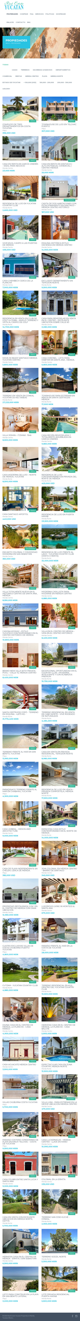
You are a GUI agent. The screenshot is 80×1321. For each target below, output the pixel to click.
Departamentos (63, 70)
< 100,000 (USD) (30, 82)
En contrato (69, 200)
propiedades (12, 14)
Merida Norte (57, 76)
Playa (44, 76)
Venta (33, 121)
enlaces (10, 22)
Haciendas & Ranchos (42, 70)
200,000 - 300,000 (64, 82)
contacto (20, 22)
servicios (39, 14)
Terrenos (25, 70)
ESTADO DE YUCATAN (11, 82)
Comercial (7, 76)
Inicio (8, 43)
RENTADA (71, 548)
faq (31, 14)
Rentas (18, 76)
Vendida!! (71, 1098)
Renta (33, 160)
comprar (24, 14)
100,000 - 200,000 (47, 82)
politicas (50, 14)
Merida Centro (32, 76)
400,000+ (6, 89)
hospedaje (61, 14)
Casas (14, 70)
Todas (5, 65)
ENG (28, 22)
